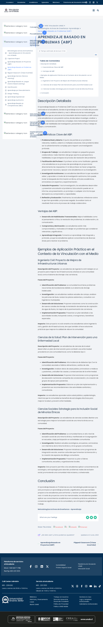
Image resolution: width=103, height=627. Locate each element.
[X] (97, 2)
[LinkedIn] (93, 2)
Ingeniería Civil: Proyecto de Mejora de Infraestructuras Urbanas (65, 81)
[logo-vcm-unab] (11, 10)
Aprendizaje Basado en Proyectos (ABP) (50, 543)
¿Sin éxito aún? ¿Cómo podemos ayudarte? (57, 535)
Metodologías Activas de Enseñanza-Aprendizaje (58, 28)
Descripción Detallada (48, 64)
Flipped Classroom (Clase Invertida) (85, 543)
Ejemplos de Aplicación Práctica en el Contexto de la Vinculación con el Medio (65, 76)
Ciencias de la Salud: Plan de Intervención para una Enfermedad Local (67, 85)
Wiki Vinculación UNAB (54, 26)
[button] (93, 10)
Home (40, 26)
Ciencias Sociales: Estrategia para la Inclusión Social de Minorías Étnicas (68, 89)
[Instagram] (90, 2)
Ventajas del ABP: (49, 71)
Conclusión (45, 93)
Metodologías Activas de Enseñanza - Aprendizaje (59, 509)
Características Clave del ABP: (53, 67)
